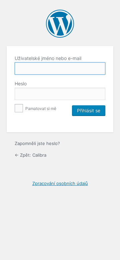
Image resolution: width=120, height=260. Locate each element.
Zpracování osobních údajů (60, 183)
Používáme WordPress (60, 24)
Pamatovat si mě (40, 108)
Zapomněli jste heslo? (37, 143)
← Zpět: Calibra (30, 155)
